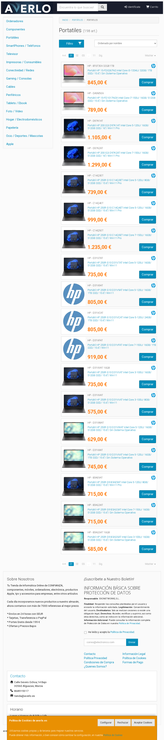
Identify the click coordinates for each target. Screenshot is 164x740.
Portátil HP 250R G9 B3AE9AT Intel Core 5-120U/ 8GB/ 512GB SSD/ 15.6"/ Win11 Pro (118, 484)
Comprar (147, 82)
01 (71, 55)
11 (94, 55)
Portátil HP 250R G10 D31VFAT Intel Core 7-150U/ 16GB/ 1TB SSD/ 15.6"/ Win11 (122, 346)
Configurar (106, 722)
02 (77, 55)
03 (83, 55)
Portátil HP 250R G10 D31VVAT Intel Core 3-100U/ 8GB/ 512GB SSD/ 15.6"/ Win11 (119, 401)
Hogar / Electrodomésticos (24, 119)
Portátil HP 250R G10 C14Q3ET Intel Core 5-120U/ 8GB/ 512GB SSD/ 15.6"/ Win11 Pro (119, 182)
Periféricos (13, 95)
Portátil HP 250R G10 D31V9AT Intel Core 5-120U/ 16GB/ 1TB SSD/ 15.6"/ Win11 (119, 291)
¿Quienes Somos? (95, 666)
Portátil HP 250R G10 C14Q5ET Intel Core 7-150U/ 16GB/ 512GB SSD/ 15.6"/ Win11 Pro (120, 237)
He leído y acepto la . (111, 632)
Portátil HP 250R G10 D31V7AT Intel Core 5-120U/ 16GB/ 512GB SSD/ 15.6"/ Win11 (119, 264)
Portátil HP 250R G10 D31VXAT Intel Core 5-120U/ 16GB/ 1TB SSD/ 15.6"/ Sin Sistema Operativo (119, 456)
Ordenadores (14, 21)
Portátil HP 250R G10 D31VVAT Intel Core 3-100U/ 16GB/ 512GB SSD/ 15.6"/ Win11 (119, 374)
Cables (10, 87)
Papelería (12, 127)
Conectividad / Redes (20, 70)
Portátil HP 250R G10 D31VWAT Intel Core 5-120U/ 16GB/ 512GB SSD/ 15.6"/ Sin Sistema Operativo (120, 429)
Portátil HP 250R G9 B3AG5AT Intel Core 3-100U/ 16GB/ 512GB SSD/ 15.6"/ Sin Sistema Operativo (119, 538)
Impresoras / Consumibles (23, 62)
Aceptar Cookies (143, 722)
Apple (10, 144)
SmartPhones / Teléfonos (23, 46)
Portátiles (12, 37)
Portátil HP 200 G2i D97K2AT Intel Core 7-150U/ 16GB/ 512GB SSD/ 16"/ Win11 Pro (118, 154)
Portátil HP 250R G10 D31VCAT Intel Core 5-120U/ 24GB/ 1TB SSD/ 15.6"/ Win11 (120, 319)
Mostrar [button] (149, 55)
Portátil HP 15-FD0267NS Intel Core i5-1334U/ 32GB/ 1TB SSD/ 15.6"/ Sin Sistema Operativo (120, 72)
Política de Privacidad (129, 623)
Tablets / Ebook (16, 103)
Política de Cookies (113, 735)
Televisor (12, 54)
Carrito (153, 6)
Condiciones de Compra (99, 662)
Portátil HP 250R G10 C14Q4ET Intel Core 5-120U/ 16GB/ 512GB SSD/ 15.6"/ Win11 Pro (120, 209)
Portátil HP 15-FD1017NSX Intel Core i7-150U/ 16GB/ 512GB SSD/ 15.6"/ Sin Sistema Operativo (121, 99)
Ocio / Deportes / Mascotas (24, 136)
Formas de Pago (133, 662)
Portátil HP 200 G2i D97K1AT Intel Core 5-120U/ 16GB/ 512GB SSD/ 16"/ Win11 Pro (118, 127)
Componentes (15, 29)
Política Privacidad (95, 658)
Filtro (69, 43)
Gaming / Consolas (19, 78)
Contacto (90, 653)
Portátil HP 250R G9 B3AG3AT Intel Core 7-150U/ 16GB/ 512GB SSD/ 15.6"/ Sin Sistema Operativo (119, 511)
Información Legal (134, 653)
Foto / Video (14, 111)
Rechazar (122, 722)
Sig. (101, 55)
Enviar (132, 642)
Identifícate (133, 6)
